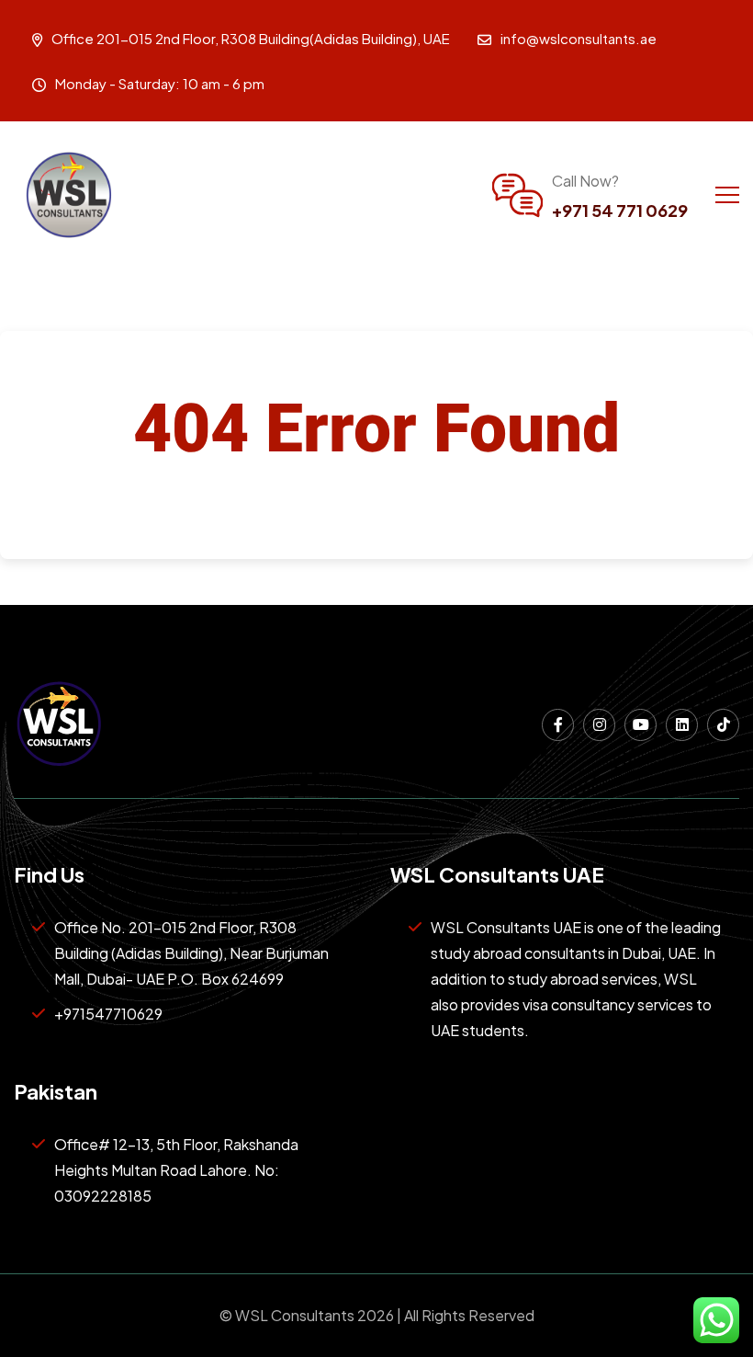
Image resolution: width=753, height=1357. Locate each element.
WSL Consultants (294, 1315)
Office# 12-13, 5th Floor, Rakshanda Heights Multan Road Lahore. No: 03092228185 (176, 1170)
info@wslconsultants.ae (578, 38)
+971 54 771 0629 (620, 210)
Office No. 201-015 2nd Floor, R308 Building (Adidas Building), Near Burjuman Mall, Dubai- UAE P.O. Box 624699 (191, 953)
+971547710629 (108, 1013)
